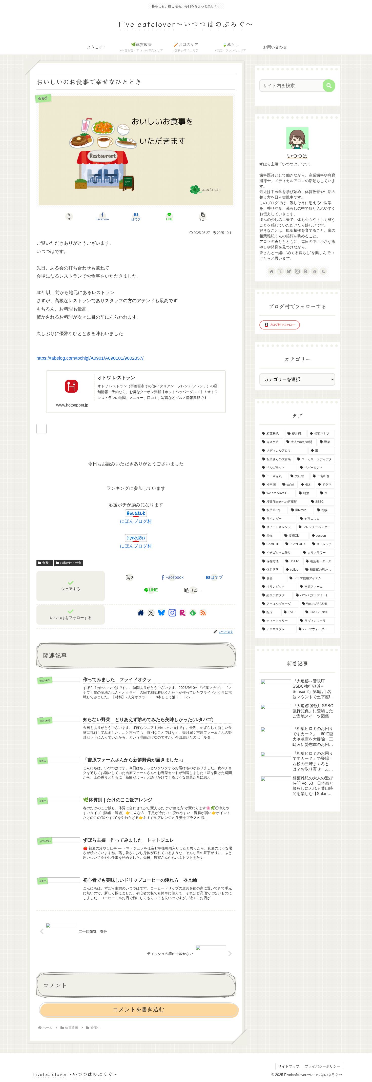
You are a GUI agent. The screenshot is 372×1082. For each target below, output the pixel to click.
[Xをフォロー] (151, 613)
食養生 (46, 563)
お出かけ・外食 (70, 563)
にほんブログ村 (136, 521)
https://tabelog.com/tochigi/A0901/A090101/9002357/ (89, 358)
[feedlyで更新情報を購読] (193, 613)
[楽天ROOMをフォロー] (183, 613)
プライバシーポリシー (322, 1066)
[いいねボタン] (41, 429)
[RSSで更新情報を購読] (203, 613)
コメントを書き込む (138, 1009)
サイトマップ (288, 1066)
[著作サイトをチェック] (141, 613)
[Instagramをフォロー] (172, 613)
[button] (203, 216)
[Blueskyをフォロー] (161, 613)
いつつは (297, 156)
